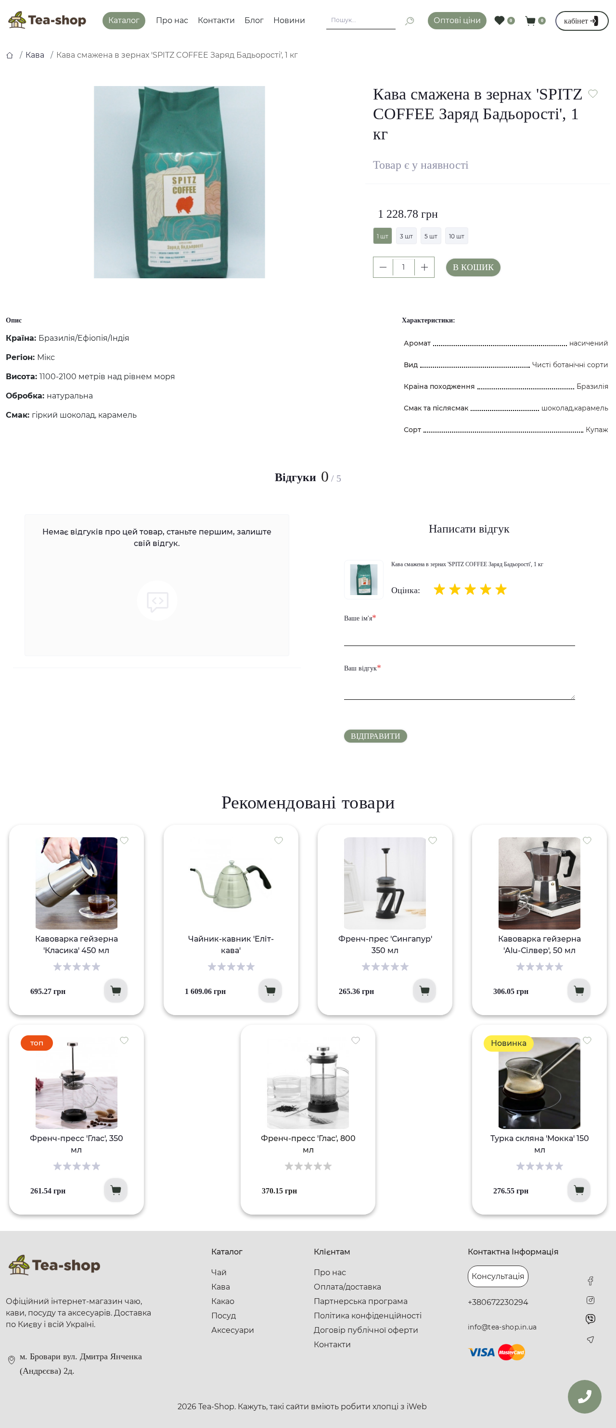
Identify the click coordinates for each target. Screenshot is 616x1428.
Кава (35, 55)
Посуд (223, 1315)
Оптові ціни (457, 20)
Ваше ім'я (360, 617)
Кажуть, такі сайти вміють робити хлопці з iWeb (332, 1406)
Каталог (124, 20)
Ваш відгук (362, 667)
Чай (219, 1272)
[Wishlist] (124, 840)
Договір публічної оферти (366, 1330)
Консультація (498, 1276)
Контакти (216, 20)
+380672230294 (498, 1302)
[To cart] (115, 990)
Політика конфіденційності (368, 1315)
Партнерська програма (361, 1301)
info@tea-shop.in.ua (502, 1327)
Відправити (375, 736)
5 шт (430, 236)
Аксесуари (232, 1330)
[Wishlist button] (593, 93)
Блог (254, 20)
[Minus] (383, 267)
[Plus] (424, 267)
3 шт (406, 236)
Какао (222, 1301)
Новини (289, 20)
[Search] (405, 21)
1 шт (382, 236)
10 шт (456, 236)
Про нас (172, 20)
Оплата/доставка (347, 1286)
